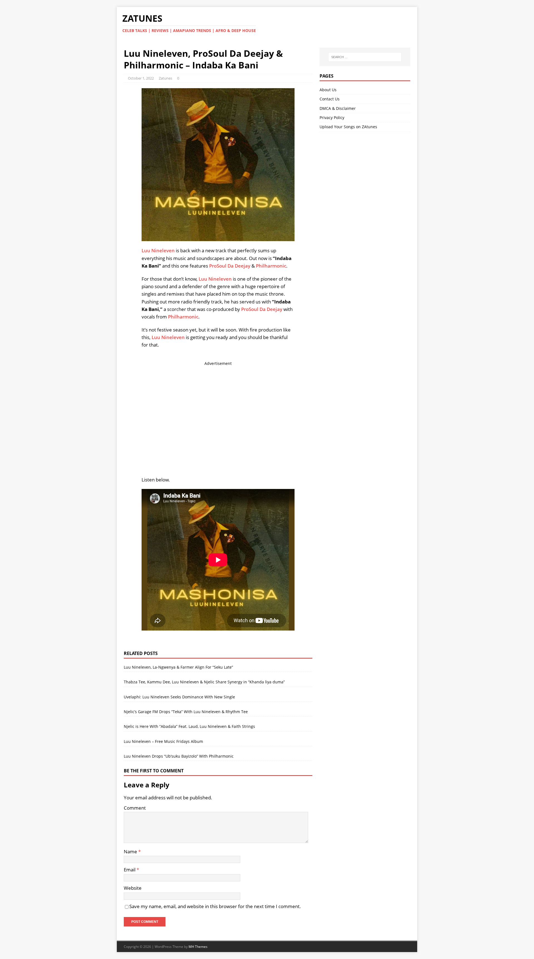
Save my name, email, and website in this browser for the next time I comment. (215, 906)
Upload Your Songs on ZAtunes (348, 126)
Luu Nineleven (158, 250)
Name (131, 851)
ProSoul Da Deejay (229, 266)
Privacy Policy (332, 117)
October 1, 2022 (141, 78)
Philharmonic (271, 266)
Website (133, 888)
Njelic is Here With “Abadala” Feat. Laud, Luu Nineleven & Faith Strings (189, 726)
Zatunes (165, 78)
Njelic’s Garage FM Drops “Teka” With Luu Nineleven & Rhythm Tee (186, 711)
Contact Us (330, 99)
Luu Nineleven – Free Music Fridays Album (163, 741)
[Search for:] (365, 57)
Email (130, 869)
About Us (328, 89)
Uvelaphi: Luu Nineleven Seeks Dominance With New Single (179, 697)
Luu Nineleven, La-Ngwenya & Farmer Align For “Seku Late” (178, 667)
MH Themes (198, 946)
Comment (135, 808)
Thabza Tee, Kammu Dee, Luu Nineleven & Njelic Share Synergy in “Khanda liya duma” (204, 681)
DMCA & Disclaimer (338, 108)
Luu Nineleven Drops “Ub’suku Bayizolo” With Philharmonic (179, 756)
